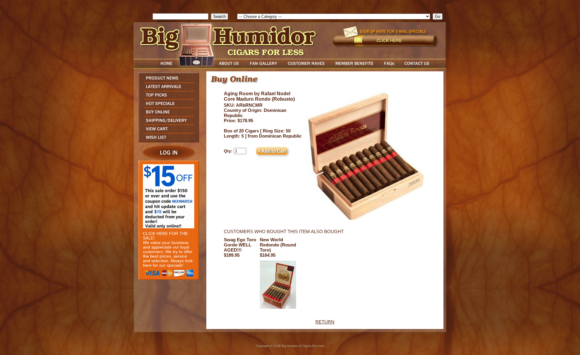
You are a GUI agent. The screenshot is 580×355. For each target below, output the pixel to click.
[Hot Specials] (167, 106)
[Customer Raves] (306, 66)
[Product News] (167, 80)
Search (144, 16)
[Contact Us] (423, 66)
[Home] (155, 66)
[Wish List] (167, 140)
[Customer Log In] (167, 158)
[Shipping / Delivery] (167, 122)
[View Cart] (167, 131)
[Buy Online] (167, 114)
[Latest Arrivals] (167, 89)
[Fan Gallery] (263, 66)
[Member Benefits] (354, 66)
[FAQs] (389, 66)
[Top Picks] (167, 97)
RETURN (324, 321)
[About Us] (230, 66)
